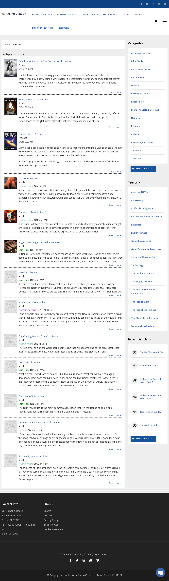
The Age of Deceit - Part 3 (32, 212)
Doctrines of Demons (30, 362)
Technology (137, 265)
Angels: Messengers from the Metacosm (40, 242)
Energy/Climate (139, 233)
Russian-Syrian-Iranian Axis (32, 456)
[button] (160, 572)
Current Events (25, 186)
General (135, 85)
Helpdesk (63, 28)
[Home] (14, 13)
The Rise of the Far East (143, 310)
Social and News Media (143, 257)
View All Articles (144, 168)
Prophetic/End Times (142, 142)
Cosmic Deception (28, 178)
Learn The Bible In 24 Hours (145, 110)
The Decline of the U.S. (143, 273)
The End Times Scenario (31, 134)
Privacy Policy (51, 520)
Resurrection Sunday (150, 412)
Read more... (115, 92)
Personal (135, 126)
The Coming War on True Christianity (38, 336)
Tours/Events (90, 14)
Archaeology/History (141, 53)
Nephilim (135, 118)
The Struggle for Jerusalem (145, 318)
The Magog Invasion (141, 281)
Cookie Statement (53, 529)
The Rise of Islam (140, 302)
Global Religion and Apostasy (146, 249)
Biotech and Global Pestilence (146, 217)
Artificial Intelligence (142, 208)
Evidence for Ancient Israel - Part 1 (150, 397)
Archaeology (137, 200)
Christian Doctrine (27, 310)
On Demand (109, 14)
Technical (136, 150)
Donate (138, 14)
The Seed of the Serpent (31, 396)
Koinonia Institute (42, 28)
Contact (48, 515)
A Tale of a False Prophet (32, 302)
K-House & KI (138, 102)
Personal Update (66, 14)
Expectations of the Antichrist (34, 99)
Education (136, 225)
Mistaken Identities (28, 272)
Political (22, 430)
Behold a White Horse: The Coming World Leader (44, 61)
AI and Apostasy (147, 365)
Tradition (136, 159)
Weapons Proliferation (142, 326)
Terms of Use (51, 524)
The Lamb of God (148, 425)
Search (47, 510)
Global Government (141, 241)
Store (125, 14)
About (47, 14)
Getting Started (139, 94)
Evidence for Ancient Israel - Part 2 (150, 381)
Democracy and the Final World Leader (39, 422)
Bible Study (23, 250)
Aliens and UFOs (139, 192)
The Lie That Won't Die (151, 352)
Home (35, 14)
